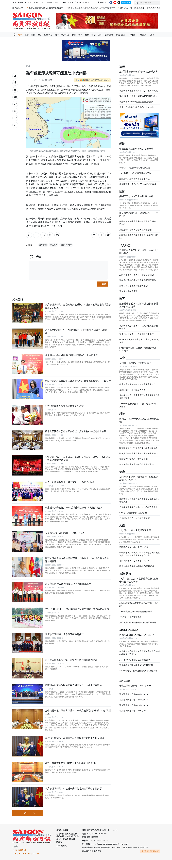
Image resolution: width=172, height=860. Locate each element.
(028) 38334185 (19, 850)
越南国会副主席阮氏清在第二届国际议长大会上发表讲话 (73, 685)
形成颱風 (53, 245)
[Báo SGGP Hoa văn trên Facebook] (110, 2)
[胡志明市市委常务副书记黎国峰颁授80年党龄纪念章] (27, 364)
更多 (26, 813)
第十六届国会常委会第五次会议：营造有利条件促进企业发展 (75, 431)
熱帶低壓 (43, 245)
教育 (74, 34)
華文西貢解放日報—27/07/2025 (133, 711)
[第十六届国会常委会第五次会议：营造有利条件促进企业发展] (27, 440)
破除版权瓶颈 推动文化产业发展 (133, 547)
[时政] (15, 125)
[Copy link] (15, 111)
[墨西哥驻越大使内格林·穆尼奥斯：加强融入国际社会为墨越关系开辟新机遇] (27, 567)
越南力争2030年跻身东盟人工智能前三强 (139, 420)
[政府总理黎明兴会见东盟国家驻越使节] (27, 643)
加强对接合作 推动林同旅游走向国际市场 (137, 622)
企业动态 (48, 34)
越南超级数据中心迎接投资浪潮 (133, 459)
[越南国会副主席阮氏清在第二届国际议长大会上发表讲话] (27, 694)
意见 (152, 34)
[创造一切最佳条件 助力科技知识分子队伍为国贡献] (27, 491)
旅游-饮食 (120, 34)
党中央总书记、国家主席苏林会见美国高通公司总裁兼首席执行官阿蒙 (123, 7)
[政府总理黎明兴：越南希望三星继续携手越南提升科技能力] (27, 746)
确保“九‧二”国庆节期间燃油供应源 (134, 167)
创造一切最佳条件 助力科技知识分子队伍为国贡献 (70, 482)
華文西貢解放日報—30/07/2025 (133, 694)
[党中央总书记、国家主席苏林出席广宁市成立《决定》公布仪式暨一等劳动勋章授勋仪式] (27, 465)
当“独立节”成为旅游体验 (130, 617)
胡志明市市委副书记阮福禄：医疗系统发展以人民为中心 (138, 478)
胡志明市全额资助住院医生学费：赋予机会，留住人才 (139, 500)
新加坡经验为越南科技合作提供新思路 (136, 464)
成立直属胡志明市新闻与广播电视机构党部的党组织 (71, 763)
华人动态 (65, 34)
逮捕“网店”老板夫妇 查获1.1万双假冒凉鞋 (137, 96)
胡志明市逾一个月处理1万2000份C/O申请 (137, 184)
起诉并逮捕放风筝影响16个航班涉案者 (138, 71)
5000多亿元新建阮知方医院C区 (133, 512)
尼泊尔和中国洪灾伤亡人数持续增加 (135, 230)
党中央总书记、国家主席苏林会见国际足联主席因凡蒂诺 (139, 396)
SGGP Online (38, 2)
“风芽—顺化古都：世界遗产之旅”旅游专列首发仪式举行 (138, 580)
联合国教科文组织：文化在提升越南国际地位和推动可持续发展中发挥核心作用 (139, 554)
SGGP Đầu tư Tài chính (85, 2)
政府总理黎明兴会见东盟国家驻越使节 (64, 634)
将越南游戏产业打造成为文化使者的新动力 (138, 448)
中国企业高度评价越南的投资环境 (136, 148)
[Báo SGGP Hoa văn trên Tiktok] (118, 2)
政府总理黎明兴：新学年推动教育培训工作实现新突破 (138, 305)
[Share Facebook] (15, 83)
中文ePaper (102, 2)
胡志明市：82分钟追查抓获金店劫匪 (135, 101)
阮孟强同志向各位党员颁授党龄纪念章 (64, 406)
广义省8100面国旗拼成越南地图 (133, 660)
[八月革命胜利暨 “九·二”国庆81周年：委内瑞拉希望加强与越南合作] (27, 338)
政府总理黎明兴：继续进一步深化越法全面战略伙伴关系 (73, 788)
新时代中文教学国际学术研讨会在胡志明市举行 (138, 252)
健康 (94, 34)
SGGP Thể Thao (67, 2)
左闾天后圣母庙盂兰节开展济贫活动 (135, 275)
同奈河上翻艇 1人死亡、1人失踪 (135, 634)
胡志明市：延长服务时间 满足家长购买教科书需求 (138, 327)
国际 (57, 34)
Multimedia (128, 629)
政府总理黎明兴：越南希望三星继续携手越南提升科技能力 (74, 737)
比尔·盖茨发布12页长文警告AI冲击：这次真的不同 (138, 214)
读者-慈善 (109, 34)
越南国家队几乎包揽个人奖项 (132, 390)
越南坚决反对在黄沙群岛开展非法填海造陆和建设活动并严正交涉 (78, 380)
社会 (27, 34)
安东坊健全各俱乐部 (128, 291)
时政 (20, 34)
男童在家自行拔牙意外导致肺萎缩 (134, 518)
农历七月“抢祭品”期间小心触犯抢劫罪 (136, 107)
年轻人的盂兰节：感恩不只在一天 (134, 561)
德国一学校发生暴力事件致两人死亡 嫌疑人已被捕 (138, 222)
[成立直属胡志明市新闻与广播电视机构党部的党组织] (27, 772)
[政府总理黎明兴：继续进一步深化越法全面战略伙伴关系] (27, 797)
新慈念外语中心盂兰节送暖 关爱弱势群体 (137, 280)
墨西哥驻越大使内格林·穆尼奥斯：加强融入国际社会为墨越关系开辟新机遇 (77, 560)
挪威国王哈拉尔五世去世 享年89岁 (136, 196)
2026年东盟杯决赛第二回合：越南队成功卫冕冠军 (138, 405)
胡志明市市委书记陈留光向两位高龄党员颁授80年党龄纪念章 (139, 652)
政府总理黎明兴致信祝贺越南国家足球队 (137, 384)
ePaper (124, 680)
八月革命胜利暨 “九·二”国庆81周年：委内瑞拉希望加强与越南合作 (77, 331)
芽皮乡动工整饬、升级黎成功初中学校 (136, 334)
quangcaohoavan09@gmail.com (26, 853)
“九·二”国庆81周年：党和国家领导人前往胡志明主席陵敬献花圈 (77, 609)
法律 (33, 34)
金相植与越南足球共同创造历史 (135, 363)
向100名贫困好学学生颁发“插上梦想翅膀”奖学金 (139, 340)
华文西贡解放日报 (31, 21)
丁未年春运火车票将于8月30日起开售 (136, 665)
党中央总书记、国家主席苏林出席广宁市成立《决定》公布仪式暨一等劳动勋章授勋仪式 (78, 458)
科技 (87, 34)
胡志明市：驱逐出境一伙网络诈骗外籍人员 (138, 90)
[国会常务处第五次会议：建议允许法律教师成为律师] (27, 668)
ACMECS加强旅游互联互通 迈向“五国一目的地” (138, 604)
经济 (40, 34)
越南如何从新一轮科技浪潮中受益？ (135, 178)
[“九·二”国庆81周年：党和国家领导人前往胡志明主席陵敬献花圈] (27, 618)
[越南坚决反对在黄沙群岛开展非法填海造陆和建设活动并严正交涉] (27, 389)
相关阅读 (17, 299)
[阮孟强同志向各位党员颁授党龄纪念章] (27, 415)
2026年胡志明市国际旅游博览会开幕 (135, 611)
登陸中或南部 (66, 245)
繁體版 (143, 34)
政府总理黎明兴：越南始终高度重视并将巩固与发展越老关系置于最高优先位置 (78, 306)
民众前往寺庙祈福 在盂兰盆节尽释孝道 (136, 566)
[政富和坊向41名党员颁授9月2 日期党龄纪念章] (27, 592)
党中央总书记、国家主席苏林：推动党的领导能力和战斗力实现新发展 (78, 712)
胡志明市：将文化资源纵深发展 (135, 530)
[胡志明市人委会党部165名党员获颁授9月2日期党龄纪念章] (27, 516)
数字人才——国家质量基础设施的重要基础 (138, 453)
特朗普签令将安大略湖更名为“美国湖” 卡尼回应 (138, 236)
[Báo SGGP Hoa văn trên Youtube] (114, 2)
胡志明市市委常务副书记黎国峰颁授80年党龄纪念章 (71, 355)
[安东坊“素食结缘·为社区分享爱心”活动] (27, 541)
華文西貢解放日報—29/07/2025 (133, 700)
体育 (80, 34)
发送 (104, 284)
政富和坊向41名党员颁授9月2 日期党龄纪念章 (68, 583)
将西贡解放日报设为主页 (150, 851)
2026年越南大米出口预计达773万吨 (135, 173)
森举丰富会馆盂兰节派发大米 (132, 286)
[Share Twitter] (15, 90)
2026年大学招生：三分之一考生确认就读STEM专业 (137, 349)
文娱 (100, 34)
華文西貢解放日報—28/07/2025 (133, 705)
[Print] (15, 104)
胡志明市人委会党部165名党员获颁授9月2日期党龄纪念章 (74, 507)
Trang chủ (14, 34)
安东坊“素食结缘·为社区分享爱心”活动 (64, 533)
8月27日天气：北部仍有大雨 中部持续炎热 (138, 671)
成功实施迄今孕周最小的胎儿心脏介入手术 (138, 507)
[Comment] (15, 118)
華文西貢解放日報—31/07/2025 (135, 685)
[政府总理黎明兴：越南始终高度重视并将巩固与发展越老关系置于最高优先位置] (27, 313)
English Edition (52, 2)
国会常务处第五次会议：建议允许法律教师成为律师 (64, 7)
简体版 (132, 34)
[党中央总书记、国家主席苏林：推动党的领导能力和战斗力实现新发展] (27, 719)
